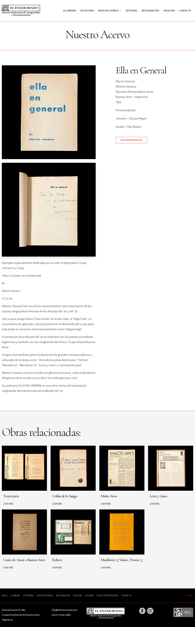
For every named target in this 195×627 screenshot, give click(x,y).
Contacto (185, 10)
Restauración (150, 10)
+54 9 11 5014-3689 (61, 615)
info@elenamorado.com (64, 610)
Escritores (87, 10)
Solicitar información (131, 140)
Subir (189, 596)
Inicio (4, 596)
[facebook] (142, 611)
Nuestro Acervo (45, 596)
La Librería (69, 10)
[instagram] (150, 611)
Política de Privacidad (107, 596)
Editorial (131, 10)
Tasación (169, 10)
